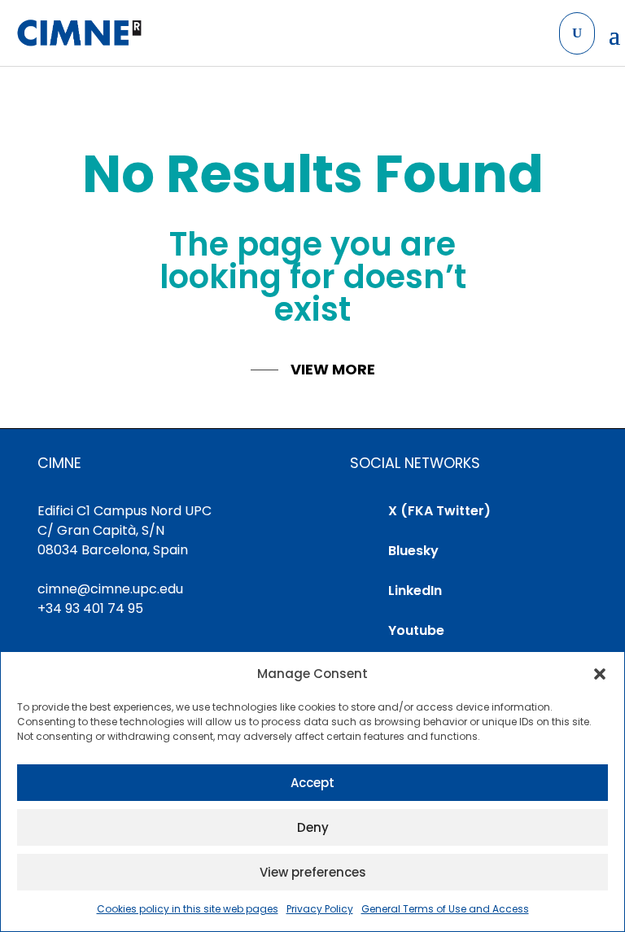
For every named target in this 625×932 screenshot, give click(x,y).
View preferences (313, 872)
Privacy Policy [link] (319, 909)
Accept (312, 782)
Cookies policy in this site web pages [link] (187, 909)
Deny (313, 827)
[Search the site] (577, 33)
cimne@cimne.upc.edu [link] (110, 589)
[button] (600, 674)
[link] (78, 33)
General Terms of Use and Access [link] (445, 909)
